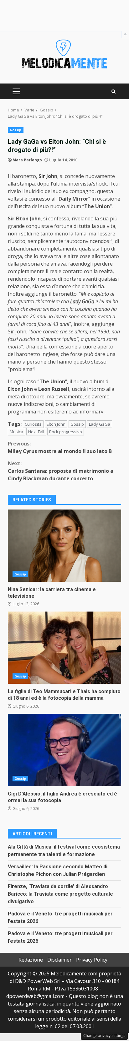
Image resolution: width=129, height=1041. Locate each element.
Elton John (56, 424)
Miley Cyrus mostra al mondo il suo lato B (60, 447)
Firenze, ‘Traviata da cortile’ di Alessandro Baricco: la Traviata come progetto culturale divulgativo (60, 893)
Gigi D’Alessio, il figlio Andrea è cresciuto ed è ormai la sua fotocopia (64, 750)
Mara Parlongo (27, 160)
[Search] (113, 91)
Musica (16, 431)
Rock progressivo (65, 431)
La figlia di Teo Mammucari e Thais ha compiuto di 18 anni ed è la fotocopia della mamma (64, 648)
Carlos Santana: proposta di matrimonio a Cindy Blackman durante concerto (60, 471)
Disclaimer (59, 959)
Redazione (30, 959)
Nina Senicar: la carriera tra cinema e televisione (64, 546)
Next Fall (36, 431)
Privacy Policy (91, 959)
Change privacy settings (104, 1035)
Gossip (16, 130)
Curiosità (33, 424)
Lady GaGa (99, 424)
